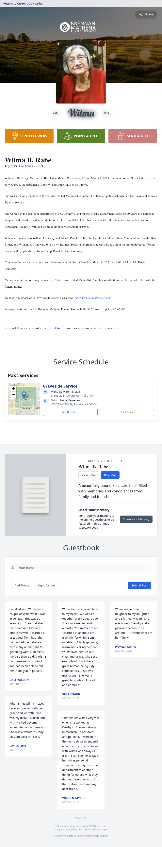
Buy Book (110, 475)
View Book (88, 475)
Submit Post (139, 585)
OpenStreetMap (85, 836)
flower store (112, 328)
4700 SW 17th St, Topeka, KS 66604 (74, 404)
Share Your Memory (136, 519)
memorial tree (52, 328)
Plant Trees (127, 412)
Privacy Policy (69, 829)
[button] (24, 395)
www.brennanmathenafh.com (93, 298)
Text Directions (70, 412)
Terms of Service (92, 829)
